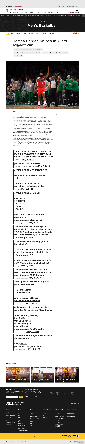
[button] (83, 15)
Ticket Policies (9, 417)
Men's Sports (15, 12)
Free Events (57, 413)
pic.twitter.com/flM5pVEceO (35, 263)
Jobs (18, 436)
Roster (12, 33)
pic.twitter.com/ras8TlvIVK (27, 300)
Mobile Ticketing (9, 424)
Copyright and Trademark (11, 441)
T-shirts (32, 421)
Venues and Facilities (71, 413)
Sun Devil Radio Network (23, 427)
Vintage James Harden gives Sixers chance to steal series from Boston (28, 50)
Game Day (20, 423)
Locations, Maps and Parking (71, 410)
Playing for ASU (21, 428)
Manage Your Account (10, 422)
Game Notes (53, 33)
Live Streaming (21, 425)
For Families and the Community (59, 410)
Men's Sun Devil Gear (34, 414)
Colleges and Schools (70, 6)
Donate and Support (46, 409)
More (59, 33)
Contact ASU (29, 436)
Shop (77, 12)
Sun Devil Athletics (16, 9)
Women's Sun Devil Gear (35, 416)
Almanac (44, 33)
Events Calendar (21, 421)
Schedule (19, 33)
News (25, 33)
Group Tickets (9, 412)
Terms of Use (32, 441)
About (58, 12)
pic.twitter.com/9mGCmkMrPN (29, 329)
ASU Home (58, 6)
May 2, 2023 (28, 159)
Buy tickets (71, 12)
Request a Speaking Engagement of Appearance (59, 425)
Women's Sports (24, 12)
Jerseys (32, 420)
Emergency (39, 441)
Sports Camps (57, 414)
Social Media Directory (23, 430)
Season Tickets (9, 413)
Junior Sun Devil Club (59, 416)
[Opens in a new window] (70, 436)
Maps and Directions (71, 416)
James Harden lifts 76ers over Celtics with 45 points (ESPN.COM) (27, 53)
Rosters (20, 413)
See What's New (33, 427)
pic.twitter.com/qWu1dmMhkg (29, 186)
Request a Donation (59, 422)
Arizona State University (19, 6)
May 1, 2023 (34, 349)
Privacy (26, 441)
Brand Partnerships (46, 413)
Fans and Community (40, 12)
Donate (44, 412)
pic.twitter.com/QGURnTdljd (28, 346)
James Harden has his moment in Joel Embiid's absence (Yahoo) (55, 53)
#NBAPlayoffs (24, 232)
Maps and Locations (10, 436)
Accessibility (20, 441)
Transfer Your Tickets (10, 419)
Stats (37, 33)
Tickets (31, 12)
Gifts (31, 425)
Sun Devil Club (45, 417)
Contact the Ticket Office (11, 425)
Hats (31, 423)
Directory (23, 436)
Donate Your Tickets (10, 420)
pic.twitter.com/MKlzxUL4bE (28, 220)
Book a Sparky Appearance (58, 421)
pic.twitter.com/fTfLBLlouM (39, 157)
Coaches (32, 33)
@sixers (23, 343)
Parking (68, 414)
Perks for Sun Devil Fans (60, 418)
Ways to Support (51, 12)
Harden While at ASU (18, 56)
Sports (19, 409)
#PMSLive (46, 272)
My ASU (63, 6)
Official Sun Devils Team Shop (35, 413)
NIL (43, 415)
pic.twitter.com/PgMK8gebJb (34, 235)
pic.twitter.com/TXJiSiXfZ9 (27, 163)
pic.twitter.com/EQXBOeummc (29, 275)
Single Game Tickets (10, 415)
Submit (21, 396)
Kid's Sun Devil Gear (34, 418)
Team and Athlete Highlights (22, 420)
